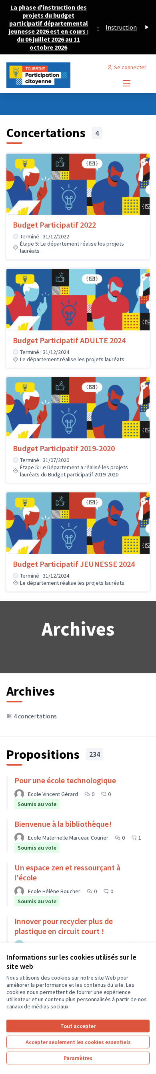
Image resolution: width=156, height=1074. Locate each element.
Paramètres (78, 1058)
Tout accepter (78, 1026)
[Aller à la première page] (59, 75)
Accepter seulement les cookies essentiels (78, 1042)
